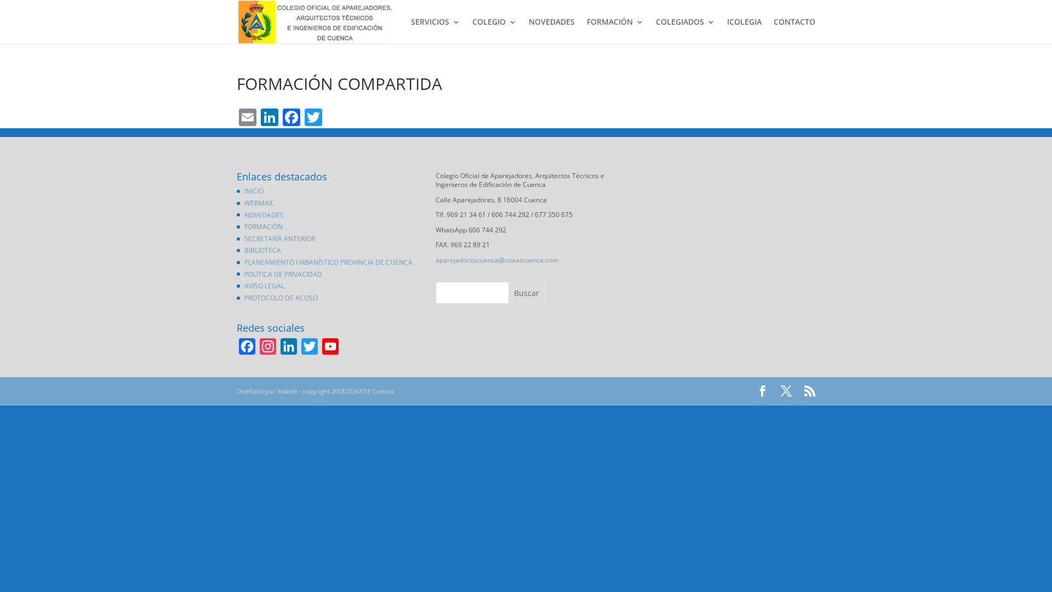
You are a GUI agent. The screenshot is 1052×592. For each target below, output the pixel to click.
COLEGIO (489, 22)
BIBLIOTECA (262, 250)
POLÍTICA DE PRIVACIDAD (283, 274)
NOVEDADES (552, 22)
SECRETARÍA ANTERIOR (279, 238)
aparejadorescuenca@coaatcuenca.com (497, 260)
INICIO (254, 191)
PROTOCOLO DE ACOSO (281, 298)
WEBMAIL (259, 203)
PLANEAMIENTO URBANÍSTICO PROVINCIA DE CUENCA (328, 262)
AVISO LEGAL (264, 286)
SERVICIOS (430, 22)
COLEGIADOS (680, 22)
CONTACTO (794, 22)
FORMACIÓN (610, 22)
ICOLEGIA (744, 22)
